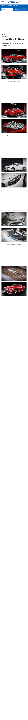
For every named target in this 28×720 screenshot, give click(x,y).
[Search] (26, 2)
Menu (2, 2)
